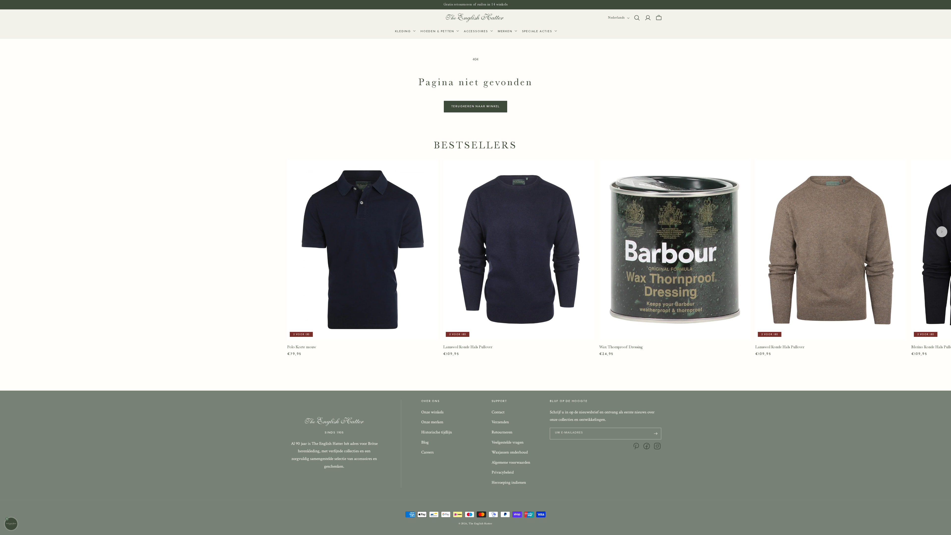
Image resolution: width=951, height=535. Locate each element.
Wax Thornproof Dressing (621, 347)
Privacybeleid (503, 472)
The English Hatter (480, 523)
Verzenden (500, 422)
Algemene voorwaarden (511, 462)
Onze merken (432, 422)
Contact (498, 412)
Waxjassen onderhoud (510, 452)
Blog (425, 442)
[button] (405, 32)
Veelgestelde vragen (508, 442)
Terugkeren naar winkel (475, 106)
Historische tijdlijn (436, 432)
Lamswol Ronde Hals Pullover (467, 347)
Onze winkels (432, 412)
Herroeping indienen (509, 482)
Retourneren (502, 432)
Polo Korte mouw (301, 347)
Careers (427, 452)
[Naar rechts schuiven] (941, 231)
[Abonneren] (655, 433)
